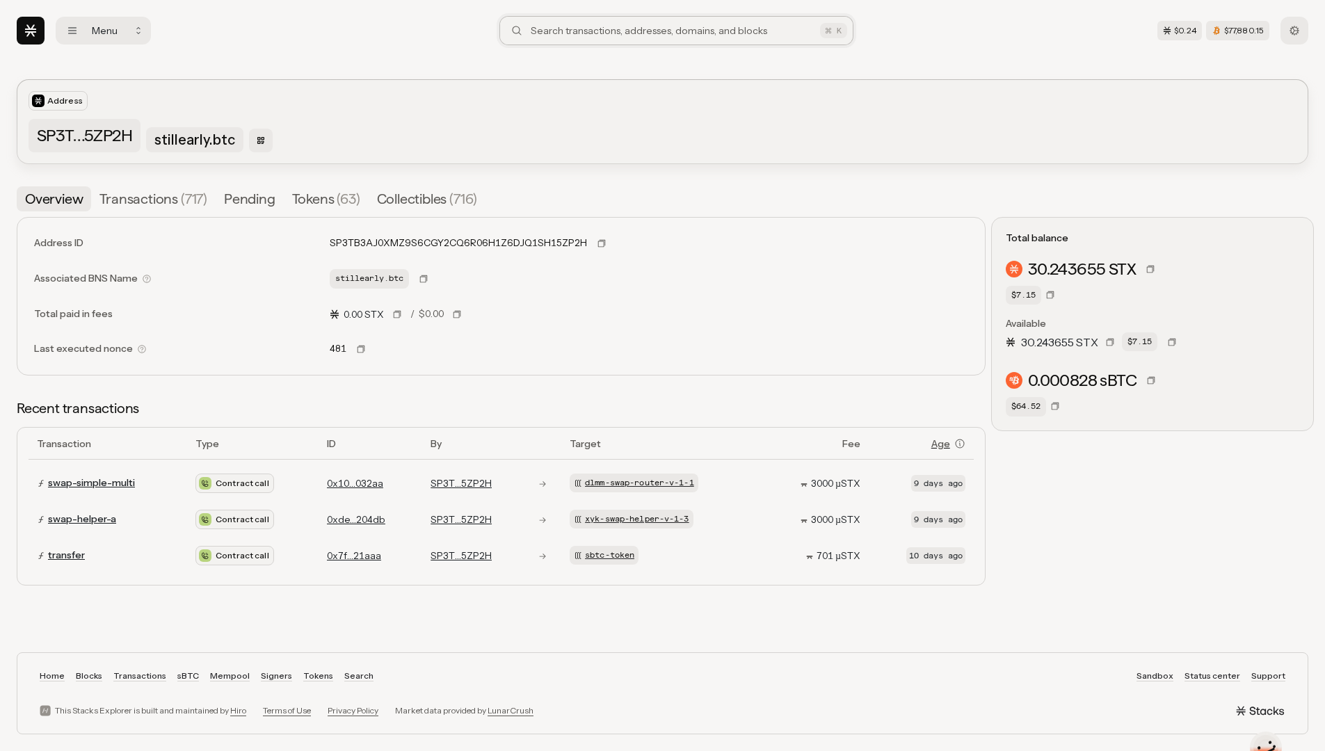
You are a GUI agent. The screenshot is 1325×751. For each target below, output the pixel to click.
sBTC (188, 675)
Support (1268, 675)
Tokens (318, 675)
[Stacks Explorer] (31, 31)
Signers (276, 675)
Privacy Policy (353, 710)
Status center (1212, 675)
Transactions (139, 675)
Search (359, 675)
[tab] (54, 198)
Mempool (230, 675)
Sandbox (1155, 675)
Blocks (89, 675)
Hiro (238, 710)
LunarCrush (510, 710)
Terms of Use (287, 710)
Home (52, 675)
